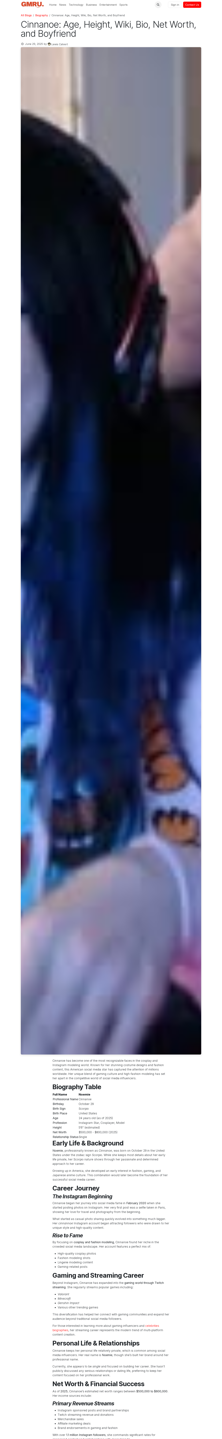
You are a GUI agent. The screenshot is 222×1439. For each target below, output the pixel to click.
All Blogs (26, 15)
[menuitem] (53, 4)
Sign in (175, 4)
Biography (41, 15)
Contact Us (192, 4)
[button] (158, 4)
